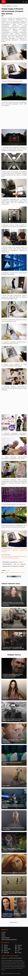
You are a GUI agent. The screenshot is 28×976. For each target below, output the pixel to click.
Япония (22, 572)
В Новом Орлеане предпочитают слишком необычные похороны (14, 550)
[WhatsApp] (18, 576)
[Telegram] (20, 576)
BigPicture (10, 6)
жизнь (6, 572)
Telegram (20, 562)
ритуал (17, 572)
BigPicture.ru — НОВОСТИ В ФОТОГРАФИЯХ (11, 958)
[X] (13, 576)
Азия (15, 6)
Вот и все (13, 548)
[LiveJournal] (15, 576)
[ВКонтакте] (7, 576)
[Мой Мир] (11, 576)
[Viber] (17, 576)
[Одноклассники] (9, 576)
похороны (12, 572)
